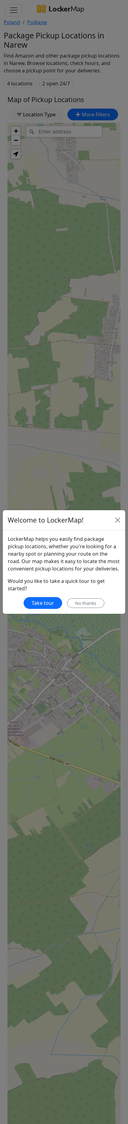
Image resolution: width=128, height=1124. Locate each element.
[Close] (118, 520)
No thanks (85, 603)
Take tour (43, 603)
